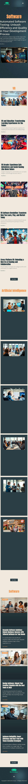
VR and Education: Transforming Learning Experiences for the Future (13, 123)
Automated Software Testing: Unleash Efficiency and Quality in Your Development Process (13, 28)
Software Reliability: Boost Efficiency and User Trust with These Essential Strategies (13, 738)
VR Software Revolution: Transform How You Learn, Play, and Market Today (13, 215)
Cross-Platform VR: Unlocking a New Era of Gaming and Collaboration (12, 262)
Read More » (2, 43)
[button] (23, 3)
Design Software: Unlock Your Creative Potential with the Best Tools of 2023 (14, 685)
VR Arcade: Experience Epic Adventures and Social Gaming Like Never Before (12, 167)
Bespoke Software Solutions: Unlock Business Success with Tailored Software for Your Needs (14, 632)
